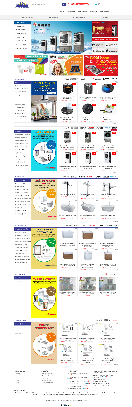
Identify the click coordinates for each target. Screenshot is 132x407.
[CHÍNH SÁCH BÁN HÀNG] (105, 53)
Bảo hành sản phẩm (46, 380)
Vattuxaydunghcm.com (63, 400)
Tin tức (17, 380)
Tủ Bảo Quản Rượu (20, 101)
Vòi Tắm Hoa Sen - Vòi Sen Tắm (23, 198)
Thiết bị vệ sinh (93, 11)
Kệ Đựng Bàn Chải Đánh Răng (22, 238)
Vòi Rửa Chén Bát (19, 107)
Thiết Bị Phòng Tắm (21, 41)
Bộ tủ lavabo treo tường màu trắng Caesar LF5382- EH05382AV (107, 245)
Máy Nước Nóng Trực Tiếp (21, 143)
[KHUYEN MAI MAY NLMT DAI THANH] (101, 75)
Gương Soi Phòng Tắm (20, 232)
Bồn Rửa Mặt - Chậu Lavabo (22, 189)
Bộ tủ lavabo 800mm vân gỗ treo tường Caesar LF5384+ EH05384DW (87, 245)
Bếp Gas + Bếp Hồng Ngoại (21, 85)
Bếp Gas (17, 82)
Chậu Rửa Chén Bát (20, 104)
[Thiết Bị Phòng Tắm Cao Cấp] (44, 268)
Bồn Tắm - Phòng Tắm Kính (21, 192)
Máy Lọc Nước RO (19, 150)
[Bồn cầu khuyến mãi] (31, 75)
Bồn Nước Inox (18, 131)
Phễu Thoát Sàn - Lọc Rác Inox (22, 256)
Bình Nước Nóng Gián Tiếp (21, 146)
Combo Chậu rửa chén (20, 324)
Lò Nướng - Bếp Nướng (21, 95)
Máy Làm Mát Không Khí (21, 156)
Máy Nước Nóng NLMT (20, 140)
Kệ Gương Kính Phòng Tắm (21, 235)
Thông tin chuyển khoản (47, 382)
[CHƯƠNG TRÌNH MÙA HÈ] (66, 75)
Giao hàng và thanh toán (48, 376)
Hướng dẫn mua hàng (47, 373)
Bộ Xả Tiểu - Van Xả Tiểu (21, 211)
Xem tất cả (115, 123)
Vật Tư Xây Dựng (21, 44)
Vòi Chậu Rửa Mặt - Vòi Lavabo (22, 201)
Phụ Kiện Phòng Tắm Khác (21, 262)
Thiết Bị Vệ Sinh (20, 37)
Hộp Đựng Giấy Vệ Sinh (21, 244)
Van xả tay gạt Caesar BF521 (67, 194)
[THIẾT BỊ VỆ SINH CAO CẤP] (44, 219)
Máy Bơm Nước (19, 153)
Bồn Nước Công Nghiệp (21, 137)
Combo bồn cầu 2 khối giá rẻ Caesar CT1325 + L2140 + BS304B (108, 360)
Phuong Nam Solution (81, 400)
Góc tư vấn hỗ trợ (20, 376)
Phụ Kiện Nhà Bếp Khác (21, 116)
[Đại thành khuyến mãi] (105, 37)
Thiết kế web (72, 400)
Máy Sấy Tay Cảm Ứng (20, 162)
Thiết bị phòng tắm (104, 11)
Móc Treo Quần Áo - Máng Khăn (23, 241)
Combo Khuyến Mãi (21, 48)
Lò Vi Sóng (17, 98)
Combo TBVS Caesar (20, 327)
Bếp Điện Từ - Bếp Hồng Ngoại (22, 89)
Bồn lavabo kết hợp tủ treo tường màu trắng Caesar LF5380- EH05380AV (87, 266)
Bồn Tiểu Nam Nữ (19, 186)
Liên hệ (17, 382)
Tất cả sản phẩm (20, 26)
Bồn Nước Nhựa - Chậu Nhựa (22, 134)
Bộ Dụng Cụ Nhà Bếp (20, 113)
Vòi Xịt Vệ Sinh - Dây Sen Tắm (22, 204)
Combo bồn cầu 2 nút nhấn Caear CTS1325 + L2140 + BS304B (87, 360)
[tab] (66, 79)
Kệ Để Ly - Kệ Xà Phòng (21, 250)
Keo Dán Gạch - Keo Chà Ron (22, 281)
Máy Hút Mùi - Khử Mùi (20, 92)
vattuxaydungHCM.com (103, 383)
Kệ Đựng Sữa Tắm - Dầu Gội (22, 247)
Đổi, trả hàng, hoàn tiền (47, 378)
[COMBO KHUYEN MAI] (44, 363)
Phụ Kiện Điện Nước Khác (21, 165)
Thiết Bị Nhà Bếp (20, 30)
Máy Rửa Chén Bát (19, 110)
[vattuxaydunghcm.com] (22, 7)
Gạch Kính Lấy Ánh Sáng (21, 278)
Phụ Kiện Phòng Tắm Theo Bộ (22, 259)
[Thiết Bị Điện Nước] (44, 171)
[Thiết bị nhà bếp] (44, 122)
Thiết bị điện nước (82, 11)
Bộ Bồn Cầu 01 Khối (20, 180)
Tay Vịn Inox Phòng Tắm (21, 253)
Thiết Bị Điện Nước (21, 33)
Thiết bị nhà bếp (71, 11)
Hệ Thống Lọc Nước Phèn (21, 159)
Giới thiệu (18, 373)
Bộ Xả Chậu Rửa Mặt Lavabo (22, 207)
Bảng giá (18, 378)
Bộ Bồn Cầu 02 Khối (20, 183)
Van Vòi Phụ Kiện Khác (20, 214)
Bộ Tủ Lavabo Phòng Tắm (21, 229)
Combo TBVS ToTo (19, 333)
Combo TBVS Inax (19, 330)
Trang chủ (61, 11)
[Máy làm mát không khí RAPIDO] (61, 37)
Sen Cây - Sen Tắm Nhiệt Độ (22, 195)
